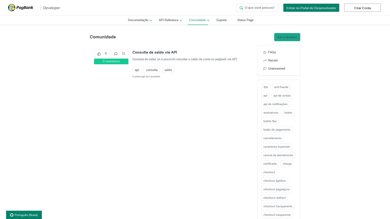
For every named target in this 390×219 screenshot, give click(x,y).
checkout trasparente (277, 215)
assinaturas (270, 112)
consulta (152, 70)
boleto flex (270, 121)
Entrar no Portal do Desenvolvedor (311, 8)
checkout (269, 172)
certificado (270, 163)
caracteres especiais (276, 146)
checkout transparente (277, 206)
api (137, 70)
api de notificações (275, 104)
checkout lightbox (274, 180)
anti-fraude (281, 87)
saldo (168, 70)
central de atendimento (278, 155)
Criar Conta (362, 8)
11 (123, 53)
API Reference (168, 20)
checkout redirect (274, 198)
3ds (265, 87)
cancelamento (272, 138)
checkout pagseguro (276, 189)
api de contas (282, 95)
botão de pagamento (276, 129)
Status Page (245, 20)
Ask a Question (287, 37)
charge (287, 163)
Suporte (221, 20)
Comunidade (197, 20)
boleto (288, 112)
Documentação (138, 20)
